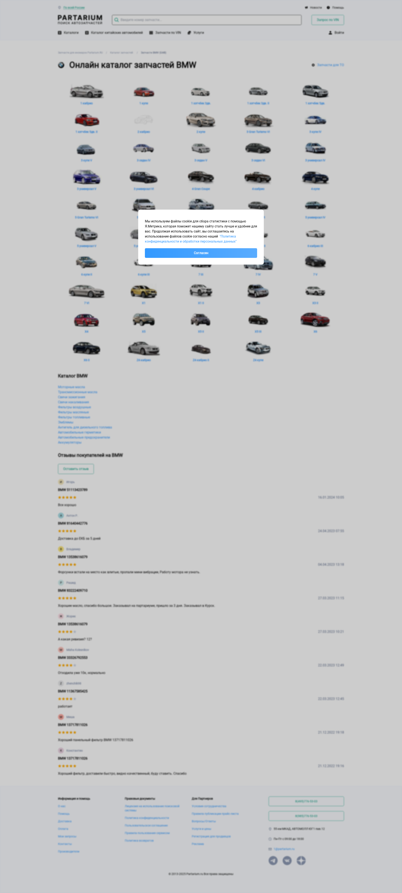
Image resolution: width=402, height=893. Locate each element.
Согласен (201, 253)
